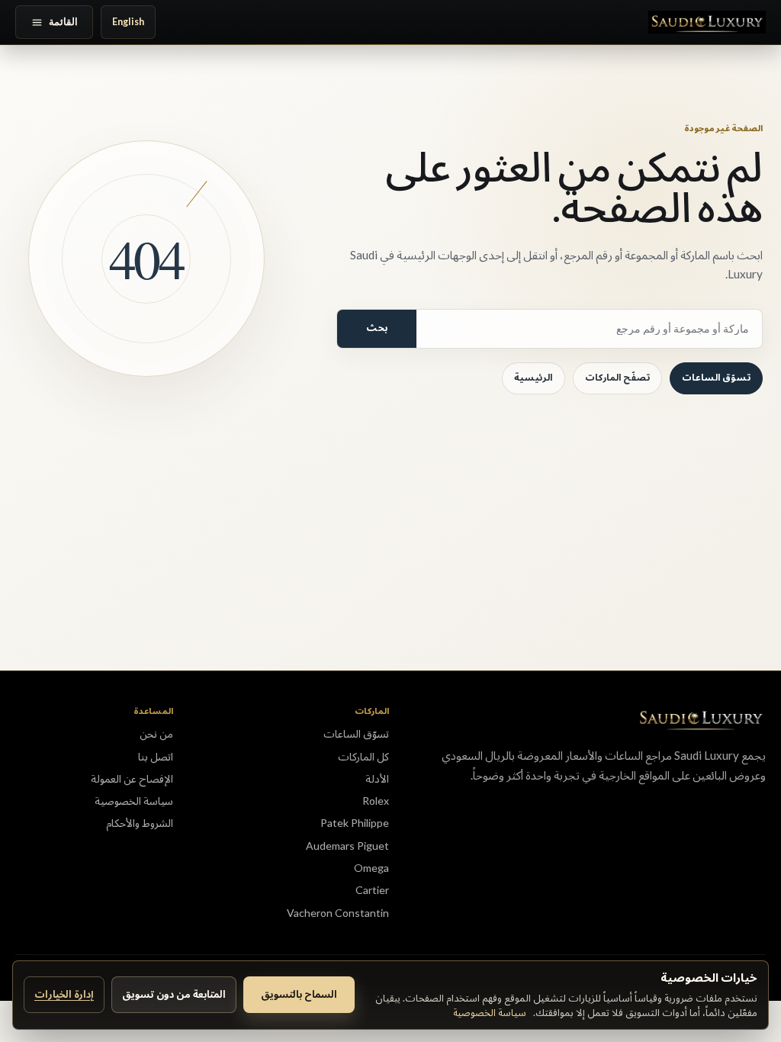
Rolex (375, 800)
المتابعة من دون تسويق (174, 994)
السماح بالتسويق (299, 994)
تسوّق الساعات (716, 377)
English (128, 21)
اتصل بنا (155, 756)
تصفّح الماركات (617, 377)
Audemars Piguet (347, 845)
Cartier (372, 889)
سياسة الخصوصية (489, 1012)
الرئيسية (533, 377)
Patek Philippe (354, 822)
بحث (376, 327)
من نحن (156, 733)
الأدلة (377, 778)
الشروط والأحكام (139, 822)
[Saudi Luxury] (707, 22)
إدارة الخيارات (64, 994)
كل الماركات (363, 756)
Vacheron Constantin (338, 912)
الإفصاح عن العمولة (132, 778)
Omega (371, 867)
